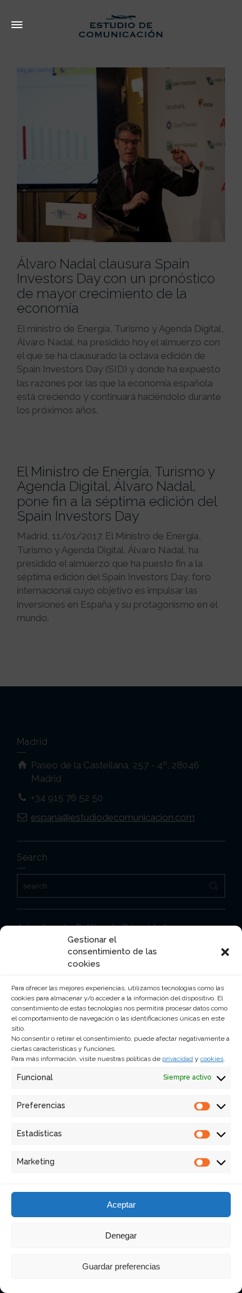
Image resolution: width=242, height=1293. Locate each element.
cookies (211, 1059)
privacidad (177, 1059)
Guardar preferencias (121, 1266)
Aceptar (121, 1204)
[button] (225, 952)
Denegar (121, 1235)
